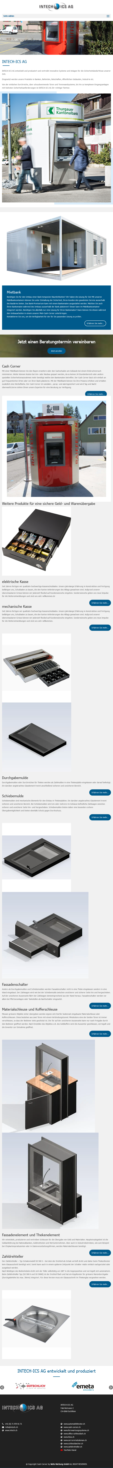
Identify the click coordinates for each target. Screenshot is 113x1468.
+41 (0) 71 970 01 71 (13, 1424)
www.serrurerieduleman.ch (75, 1440)
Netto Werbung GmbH (60, 1464)
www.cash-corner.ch (72, 1427)
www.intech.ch (11, 1430)
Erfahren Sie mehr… (95, 323)
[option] (30, 1386)
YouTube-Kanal (70, 1450)
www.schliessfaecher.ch (73, 1443)
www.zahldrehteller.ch (73, 1447)
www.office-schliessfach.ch (75, 1433)
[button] (2, 1387)
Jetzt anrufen (56, 351)
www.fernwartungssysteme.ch (76, 1430)
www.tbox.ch (69, 1437)
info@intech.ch (11, 1427)
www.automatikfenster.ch (74, 1424)
